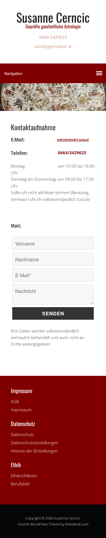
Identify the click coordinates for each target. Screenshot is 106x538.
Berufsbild (20, 483)
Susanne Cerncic (53, 17)
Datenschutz (22, 434)
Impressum (21, 409)
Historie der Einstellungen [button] (34, 451)
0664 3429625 (53, 37)
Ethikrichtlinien (24, 475)
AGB (15, 401)
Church (23, 524)
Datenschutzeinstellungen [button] (34, 442)
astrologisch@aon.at (53, 46)
